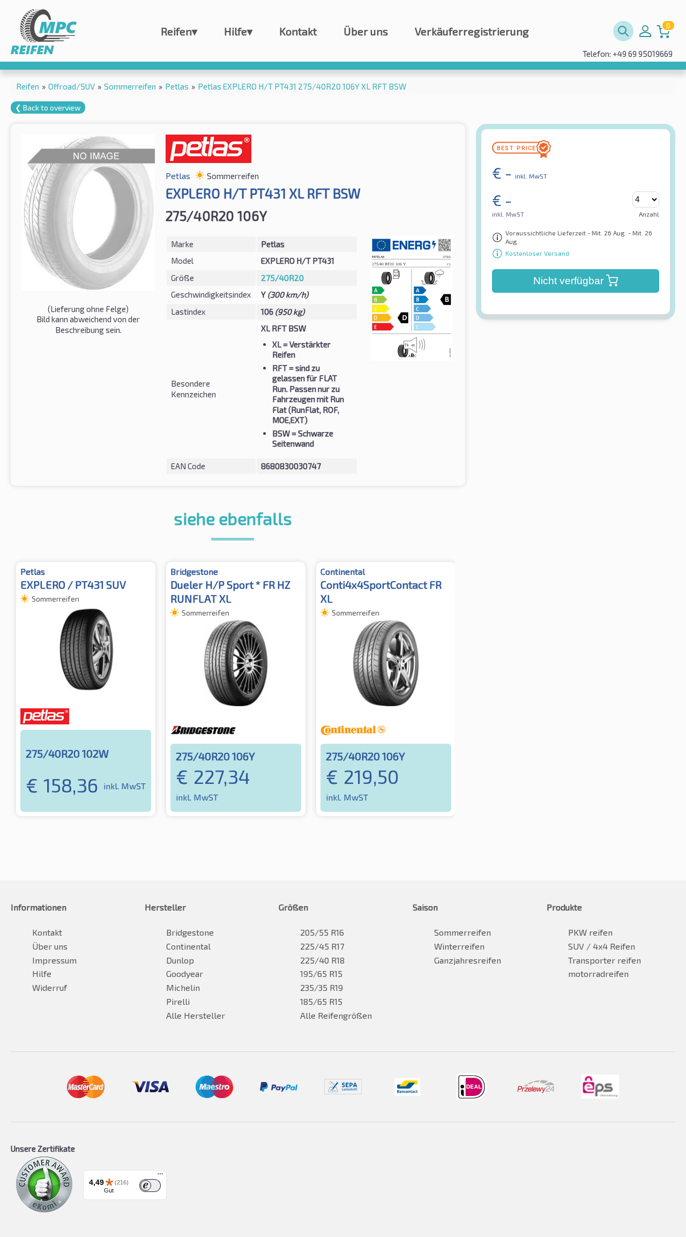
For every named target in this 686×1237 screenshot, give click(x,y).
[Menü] (160, 1176)
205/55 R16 (322, 932)
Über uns (366, 31)
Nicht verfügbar (568, 280)
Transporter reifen (604, 960)
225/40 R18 (322, 960)
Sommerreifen (462, 932)
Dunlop (180, 960)
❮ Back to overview (48, 107)
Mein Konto (645, 31)
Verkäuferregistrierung (472, 31)
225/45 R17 (322, 946)
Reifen (179, 31)
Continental (188, 946)
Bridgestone (190, 932)
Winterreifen (459, 946)
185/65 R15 (321, 1001)
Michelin (183, 987)
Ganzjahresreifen (467, 960)
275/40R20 (282, 278)
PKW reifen (590, 932)
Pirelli (178, 1001)
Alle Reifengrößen (336, 1015)
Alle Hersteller (195, 1015)
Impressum (54, 960)
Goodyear (184, 973)
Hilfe (238, 31)
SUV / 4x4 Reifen (601, 946)
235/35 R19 (321, 987)
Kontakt (298, 31)
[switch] (150, 1185)
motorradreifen (598, 973)
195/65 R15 (321, 973)
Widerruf (49, 987)
